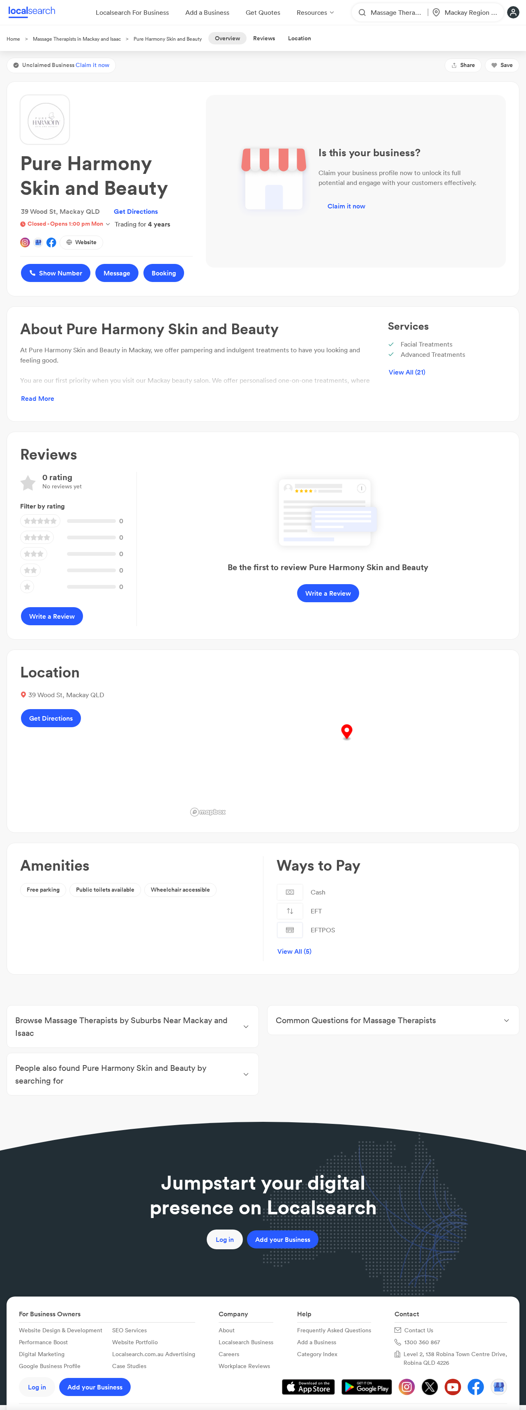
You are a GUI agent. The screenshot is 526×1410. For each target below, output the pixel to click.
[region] (346, 741)
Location (299, 38)
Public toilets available (105, 889)
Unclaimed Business (65, 65)
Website (86, 242)
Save (507, 65)
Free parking (43, 889)
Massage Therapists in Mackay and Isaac (77, 39)
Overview (227, 38)
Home (13, 39)
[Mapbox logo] (208, 812)
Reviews (264, 38)
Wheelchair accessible (180, 889)
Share (467, 65)
